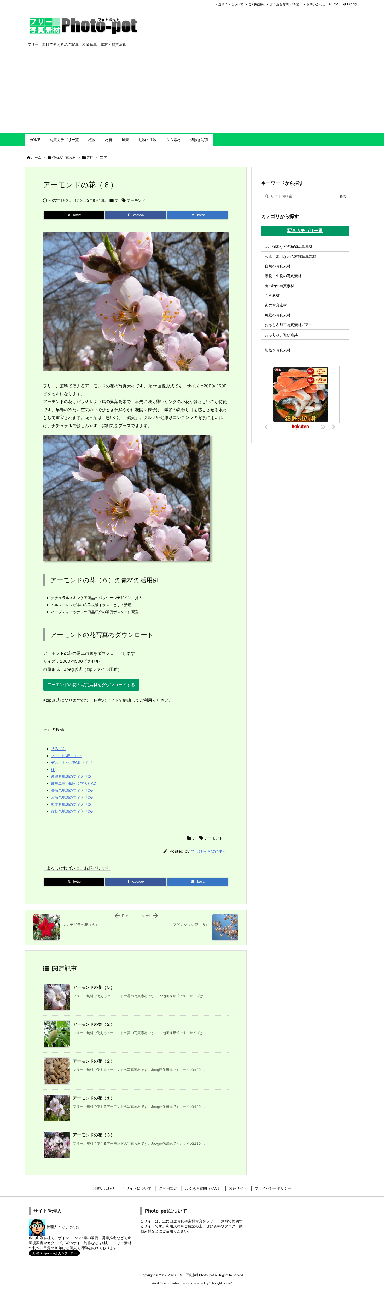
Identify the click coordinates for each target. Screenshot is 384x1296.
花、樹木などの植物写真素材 (288, 246)
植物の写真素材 (64, 157)
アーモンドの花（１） (94, 1098)
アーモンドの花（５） (94, 987)
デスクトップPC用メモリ (71, 762)
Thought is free (220, 1283)
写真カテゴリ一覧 (305, 230)
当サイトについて (230, 4)
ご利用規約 (256, 4)
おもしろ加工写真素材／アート (290, 324)
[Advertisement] (192, 94)
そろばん (58, 748)
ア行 (89, 157)
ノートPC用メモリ (66, 755)
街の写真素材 (276, 305)
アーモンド (136, 200)
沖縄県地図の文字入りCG (72, 776)
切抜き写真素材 (277, 350)
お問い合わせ (315, 4)
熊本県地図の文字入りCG (72, 804)
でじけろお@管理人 (208, 851)
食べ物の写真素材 (279, 285)
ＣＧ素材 (272, 295)
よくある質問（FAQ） (285, 4)
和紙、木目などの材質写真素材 (290, 256)
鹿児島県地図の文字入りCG (73, 783)
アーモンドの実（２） (94, 1024)
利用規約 (173, 1226)
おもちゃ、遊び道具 (281, 334)
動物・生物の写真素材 (283, 275)
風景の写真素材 (277, 315)
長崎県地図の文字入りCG (72, 790)
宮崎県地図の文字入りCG (72, 797)
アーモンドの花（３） (94, 1134)
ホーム (36, 157)
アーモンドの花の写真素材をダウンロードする (91, 684)
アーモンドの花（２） (94, 1061)
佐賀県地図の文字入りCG (72, 811)
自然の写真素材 (277, 266)
